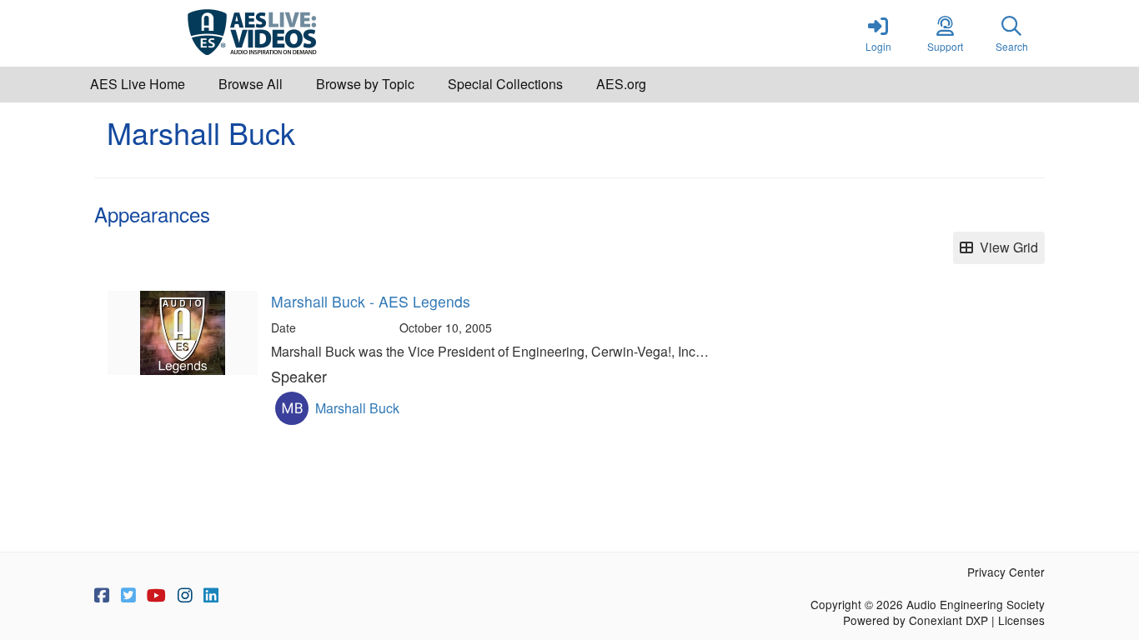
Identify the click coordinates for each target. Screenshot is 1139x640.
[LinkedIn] (210, 596)
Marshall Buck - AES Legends (370, 301)
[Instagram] (185, 596)
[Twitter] (128, 596)
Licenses (1021, 620)
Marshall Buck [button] (357, 408)
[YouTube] (156, 596)
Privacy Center (1006, 571)
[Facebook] (101, 596)
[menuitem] (137, 84)
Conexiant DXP (948, 620)
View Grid (1005, 247)
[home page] (252, 33)
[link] (878, 33)
